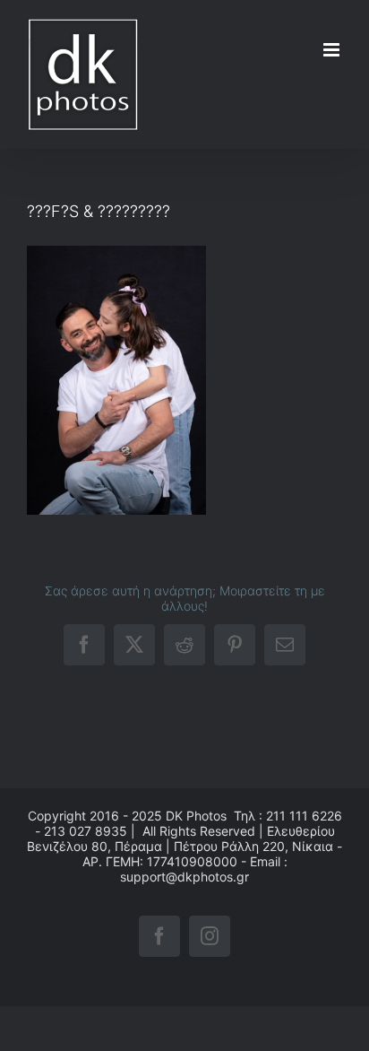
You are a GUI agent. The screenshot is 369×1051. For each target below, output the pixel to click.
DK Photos (196, 815)
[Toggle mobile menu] (332, 49)
